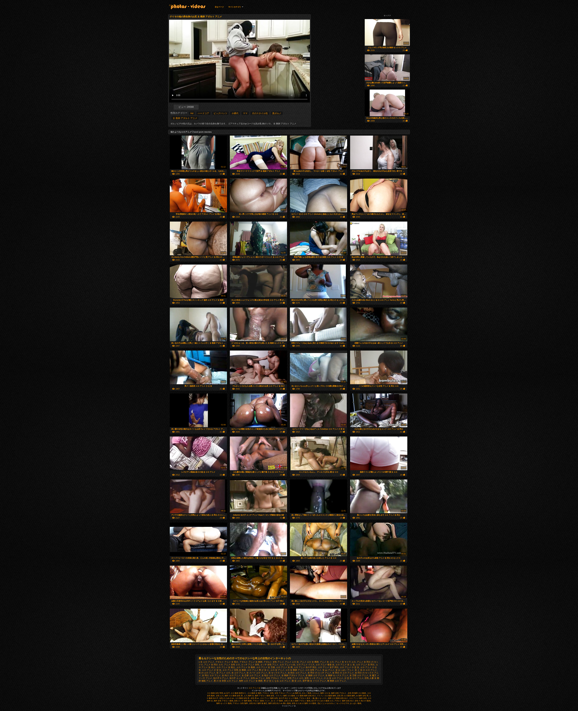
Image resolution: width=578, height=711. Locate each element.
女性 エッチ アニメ (314, 678)
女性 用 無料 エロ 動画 (357, 693)
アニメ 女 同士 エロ (213, 664)
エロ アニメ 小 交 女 (349, 667)
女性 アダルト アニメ (276, 678)
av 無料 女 (297, 693)
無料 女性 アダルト (339, 693)
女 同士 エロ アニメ (211, 675)
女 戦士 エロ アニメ (271, 675)
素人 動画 (287, 703)
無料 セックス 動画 (224, 703)
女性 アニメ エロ (295, 678)
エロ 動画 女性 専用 (215, 693)
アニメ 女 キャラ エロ (345, 662)
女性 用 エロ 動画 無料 (346, 696)
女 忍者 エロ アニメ (251, 675)
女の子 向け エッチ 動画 (288, 698)
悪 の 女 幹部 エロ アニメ (226, 681)
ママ (245, 113)
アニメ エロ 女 (292, 662)
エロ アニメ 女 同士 (365, 664)
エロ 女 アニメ (277, 670)
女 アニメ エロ (223, 672)
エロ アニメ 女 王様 (265, 667)
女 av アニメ (328, 670)
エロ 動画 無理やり (239, 693)
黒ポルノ (276, 113)
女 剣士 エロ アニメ (297, 672)
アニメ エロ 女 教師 (309, 662)
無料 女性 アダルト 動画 (223, 701)
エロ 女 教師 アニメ (294, 670)
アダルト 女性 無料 (240, 703)
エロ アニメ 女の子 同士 (305, 667)
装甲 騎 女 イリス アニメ (314, 681)
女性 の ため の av (226, 698)
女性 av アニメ (258, 678)
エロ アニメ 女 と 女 (345, 664)
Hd (191, 113)
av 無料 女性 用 (362, 696)
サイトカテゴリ (234, 7)
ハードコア (203, 113)
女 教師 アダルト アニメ (185, 118)
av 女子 (227, 693)
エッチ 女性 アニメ (269, 664)
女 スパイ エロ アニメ (257, 672)
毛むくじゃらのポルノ (326, 703)
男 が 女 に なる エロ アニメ (277, 681)
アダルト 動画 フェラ (261, 701)
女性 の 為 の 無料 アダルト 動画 (297, 701)
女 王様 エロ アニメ (359, 675)
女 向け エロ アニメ (231, 675)
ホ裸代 (235, 113)
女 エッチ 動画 (277, 701)
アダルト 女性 (268, 693)
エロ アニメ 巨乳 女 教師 (234, 670)
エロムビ (315, 693)
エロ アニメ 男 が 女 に (258, 670)
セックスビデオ (342, 703)
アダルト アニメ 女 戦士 (226, 662)
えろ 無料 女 (249, 696)
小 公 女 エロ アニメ (333, 678)
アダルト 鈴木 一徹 (306, 698)
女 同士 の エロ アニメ (343, 672)
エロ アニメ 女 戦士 (225, 667)
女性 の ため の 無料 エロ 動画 (304, 703)
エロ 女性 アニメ (313, 670)
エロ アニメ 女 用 (284, 667)
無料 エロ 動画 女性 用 (234, 696)
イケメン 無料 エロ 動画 (285, 696)
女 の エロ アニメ (207, 672)
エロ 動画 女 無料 (254, 693)
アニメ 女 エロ (327, 662)
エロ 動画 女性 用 (242, 698)
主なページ (219, 7)
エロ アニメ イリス (305, 664)
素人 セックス (321, 698)
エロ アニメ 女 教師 (245, 667)
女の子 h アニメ (220, 678)
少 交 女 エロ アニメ (354, 678)
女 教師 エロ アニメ (315, 675)
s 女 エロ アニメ (206, 662)
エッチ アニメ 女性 (250, 664)
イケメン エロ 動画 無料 (326, 696)
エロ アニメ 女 (175, 5)
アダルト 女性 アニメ (274, 662)
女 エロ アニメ (238, 672)
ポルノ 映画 (306, 693)
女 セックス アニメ (278, 672)
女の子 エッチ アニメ (239, 678)
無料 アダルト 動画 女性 (265, 696)
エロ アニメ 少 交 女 (211, 670)
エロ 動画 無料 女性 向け (306, 696)
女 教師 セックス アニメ (336, 675)
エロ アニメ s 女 (287, 664)
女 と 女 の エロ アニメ (366, 670)
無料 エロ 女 (325, 693)
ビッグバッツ (220, 113)
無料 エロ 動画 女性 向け (338, 698)
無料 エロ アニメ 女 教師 (251, 681)
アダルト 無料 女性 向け (344, 701)
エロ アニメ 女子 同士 (328, 667)
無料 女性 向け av (275, 703)
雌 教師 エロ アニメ (336, 681)
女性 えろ (220, 696)
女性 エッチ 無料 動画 (243, 701)
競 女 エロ (296, 681)
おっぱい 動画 (355, 703)
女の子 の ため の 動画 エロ (322, 701)
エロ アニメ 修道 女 (325, 664)
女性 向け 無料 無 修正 (258, 703)
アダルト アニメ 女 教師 (250, 662)
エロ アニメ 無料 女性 (269, 698)
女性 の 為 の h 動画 (363, 701)
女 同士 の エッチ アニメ (319, 672)
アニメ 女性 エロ (232, 664)
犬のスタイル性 (260, 113)
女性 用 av (255, 698)
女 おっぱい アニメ (345, 670)
